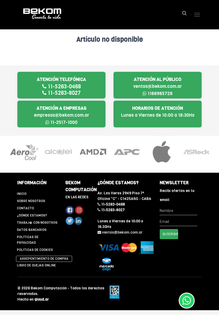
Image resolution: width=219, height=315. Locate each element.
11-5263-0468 (63, 86)
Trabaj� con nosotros (37, 222)
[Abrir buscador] (184, 13)
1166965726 (160, 93)
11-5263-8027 (63, 93)
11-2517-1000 (63, 122)
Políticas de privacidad (27, 240)
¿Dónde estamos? (32, 215)
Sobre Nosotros (31, 201)
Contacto (25, 208)
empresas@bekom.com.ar (61, 115)
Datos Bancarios (31, 230)
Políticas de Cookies (35, 250)
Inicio (21, 194)
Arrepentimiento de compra (44, 259)
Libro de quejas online (36, 265)
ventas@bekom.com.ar (157, 86)
